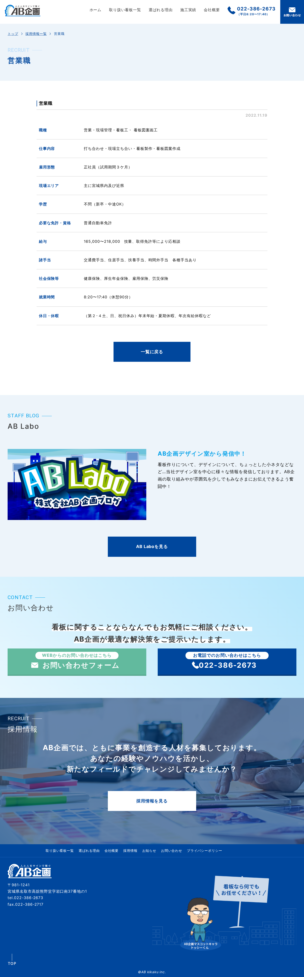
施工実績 (188, 9)
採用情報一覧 (36, 34)
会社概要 (212, 9)
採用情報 (130, 850)
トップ (13, 34)
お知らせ (149, 850)
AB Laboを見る (152, 546)
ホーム (96, 9)
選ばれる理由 (161, 9)
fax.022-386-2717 (25, 904)
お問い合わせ (171, 850)
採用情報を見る (152, 800)
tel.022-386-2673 (25, 897)
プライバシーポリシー (204, 850)
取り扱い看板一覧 (125, 9)
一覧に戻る (152, 351)
